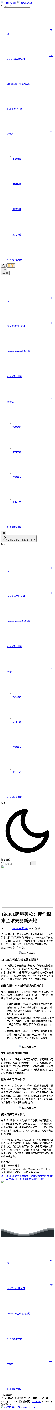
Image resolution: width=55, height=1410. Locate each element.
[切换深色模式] (10, 265)
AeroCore (36, 1401)
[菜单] (5, 273)
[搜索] (3, 266)
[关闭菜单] (3, 533)
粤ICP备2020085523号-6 (23, 1407)
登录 (4, 269)
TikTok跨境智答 (20, 928)
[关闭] (33, 863)
